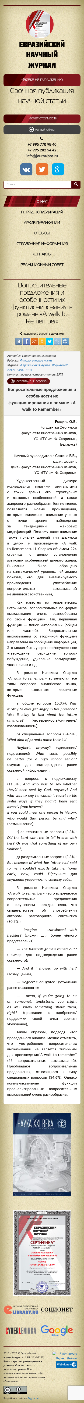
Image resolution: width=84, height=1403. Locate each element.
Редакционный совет (42, 265)
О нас (42, 202)
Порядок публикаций (42, 212)
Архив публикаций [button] (42, 223)
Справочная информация (42, 244)
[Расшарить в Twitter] (43, 169)
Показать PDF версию (30, 381)
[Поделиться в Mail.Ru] (65, 341)
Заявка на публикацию (42, 80)
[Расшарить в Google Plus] (58, 169)
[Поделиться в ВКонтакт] (18, 341)
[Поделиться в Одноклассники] (42, 341)
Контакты (42, 254)
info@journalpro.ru (42, 156)
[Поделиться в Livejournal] (57, 341)
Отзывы (42, 233)
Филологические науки (36, 360)
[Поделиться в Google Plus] (34, 341)
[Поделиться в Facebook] (26, 341)
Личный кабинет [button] (44, 130)
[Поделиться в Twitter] (49, 341)
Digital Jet (33, 1398)
